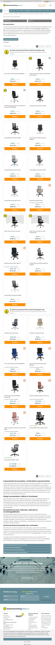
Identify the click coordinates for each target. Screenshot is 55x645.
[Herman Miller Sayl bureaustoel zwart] (40, 418)
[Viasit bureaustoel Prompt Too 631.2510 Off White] (14, 418)
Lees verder (6, 42)
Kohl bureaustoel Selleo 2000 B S (12, 263)
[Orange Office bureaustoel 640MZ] (14, 128)
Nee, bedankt (27, 641)
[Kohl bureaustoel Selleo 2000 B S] (14, 254)
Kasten (17, 10)
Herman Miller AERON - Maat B (11, 460)
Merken (48, 10)
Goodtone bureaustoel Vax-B (11, 333)
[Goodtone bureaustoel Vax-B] (14, 323)
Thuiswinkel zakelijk (47, 1)
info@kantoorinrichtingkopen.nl (9, 622)
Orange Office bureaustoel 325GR (38, 170)
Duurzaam (39, 10)
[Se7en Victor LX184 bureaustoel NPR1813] (14, 64)
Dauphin (43, 28)
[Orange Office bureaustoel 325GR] (40, 160)
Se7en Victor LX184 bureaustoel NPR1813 (14, 73)
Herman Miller (37, 28)
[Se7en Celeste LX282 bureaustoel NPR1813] (40, 128)
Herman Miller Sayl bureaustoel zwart (39, 428)
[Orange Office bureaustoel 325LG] (14, 191)
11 (47, 46)
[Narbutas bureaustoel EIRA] (40, 191)
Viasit (46, 28)
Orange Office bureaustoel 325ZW (38, 105)
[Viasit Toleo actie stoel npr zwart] (14, 221)
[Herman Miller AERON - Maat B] (14, 450)
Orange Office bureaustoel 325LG (12, 200)
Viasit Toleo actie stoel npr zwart (12, 231)
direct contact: (42, 5)
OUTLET (44, 10)
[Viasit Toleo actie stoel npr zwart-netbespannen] (40, 221)
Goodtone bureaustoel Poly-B (37, 333)
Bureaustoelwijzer (7, 1)
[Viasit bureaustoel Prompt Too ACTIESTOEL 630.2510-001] (40, 64)
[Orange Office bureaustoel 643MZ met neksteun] (40, 254)
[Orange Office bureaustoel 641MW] (14, 286)
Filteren (30, 20)
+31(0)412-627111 (42, 6)
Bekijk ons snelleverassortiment (10, 39)
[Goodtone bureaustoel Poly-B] (40, 323)
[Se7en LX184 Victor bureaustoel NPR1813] (14, 354)
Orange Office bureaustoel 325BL (12, 170)
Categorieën (7, 20)
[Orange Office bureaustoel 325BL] (14, 160)
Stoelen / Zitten (5, 10)
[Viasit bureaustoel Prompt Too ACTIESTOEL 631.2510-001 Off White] (14, 96)
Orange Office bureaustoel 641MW (12, 295)
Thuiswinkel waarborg (45, 1)
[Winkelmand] (51, 5)
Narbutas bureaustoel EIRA (36, 200)
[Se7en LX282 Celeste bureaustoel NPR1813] (40, 354)
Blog (51, 10)
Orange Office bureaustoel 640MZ (12, 138)
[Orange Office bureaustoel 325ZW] (40, 96)
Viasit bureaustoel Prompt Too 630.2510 (39, 395)
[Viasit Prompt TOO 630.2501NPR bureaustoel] (14, 386)
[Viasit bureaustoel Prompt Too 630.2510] (40, 386)
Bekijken (15, 84)
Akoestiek (22, 10)
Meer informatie (27, 578)
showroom (12, 13)
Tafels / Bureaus (12, 10)
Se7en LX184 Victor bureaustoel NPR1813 (14, 363)
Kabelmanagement (28, 10)
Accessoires (34, 10)
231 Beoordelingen (46, 13)
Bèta (4, 30)
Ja (27, 639)
